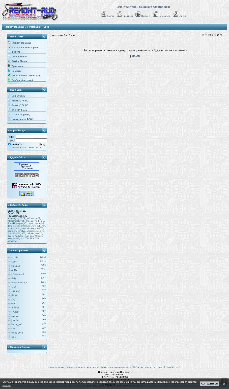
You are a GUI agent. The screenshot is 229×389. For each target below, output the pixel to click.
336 (44, 332)
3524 (43, 269)
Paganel (15, 307)
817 (44, 290)
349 (44, 323)
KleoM (14, 295)
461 (44, 307)
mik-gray (15, 291)
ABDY (14, 270)
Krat (18, 228)
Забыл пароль (19, 147)
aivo (10, 238)
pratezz (11, 228)
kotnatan (15, 266)
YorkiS (16, 238)
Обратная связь (56, 367)
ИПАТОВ (34, 238)
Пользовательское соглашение (115, 367)
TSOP (22, 218)
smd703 (39, 228)
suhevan (41, 226)
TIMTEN (25, 238)
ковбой (38, 233)
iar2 (13, 328)
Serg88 (16, 226)
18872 (43, 257)
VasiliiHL (31, 231)
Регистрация (34, 27)
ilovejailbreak (27, 228)
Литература (164, 16)
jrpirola (14, 320)
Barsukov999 (14, 233)
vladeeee (19, 236)
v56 (23, 233)
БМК (13, 278)
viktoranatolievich (16, 221)
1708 (43, 277)
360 (44, 319)
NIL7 (13, 287)
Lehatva (21, 231)
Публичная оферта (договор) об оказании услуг (157, 367)
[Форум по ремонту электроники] (26, 170)
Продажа (145, 16)
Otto (13, 337)
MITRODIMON (28, 226)
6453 (43, 265)
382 (44, 311)
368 (44, 315)
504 (44, 303)
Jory (13, 299)
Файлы (110, 16)
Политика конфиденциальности (82, 367)
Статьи (182, 16)
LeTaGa (30, 233)
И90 (31, 223)
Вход (46, 27)
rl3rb (10, 226)
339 (44, 328)
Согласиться (209, 383)
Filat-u (41, 221)
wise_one (29, 236)
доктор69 (35, 218)
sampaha (12, 241)
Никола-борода (19, 282)
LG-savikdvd (17, 274)
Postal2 (11, 223)
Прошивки (128, 16)
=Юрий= (15, 312)
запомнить (16, 144)
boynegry (12, 231)
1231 (43, 282)
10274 (43, 261)
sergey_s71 (21, 223)
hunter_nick (17, 324)
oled (13, 303)
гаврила (40, 231)
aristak (14, 316)
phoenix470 (31, 221)
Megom (38, 236)
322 (44, 336)
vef (28, 218)
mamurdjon (13, 218)
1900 (43, 273)
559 (44, 298)
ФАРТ (10, 236)
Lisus (14, 261)
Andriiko (15, 257)
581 (44, 294)
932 (44, 286)
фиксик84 (39, 223)
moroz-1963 (17, 332)
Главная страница (14, 27)
